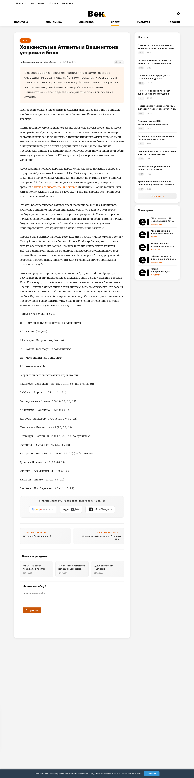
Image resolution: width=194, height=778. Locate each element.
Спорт (115, 22)
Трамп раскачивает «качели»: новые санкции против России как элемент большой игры (157, 183)
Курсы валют (38, 3)
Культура (143, 22)
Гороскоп (67, 3)
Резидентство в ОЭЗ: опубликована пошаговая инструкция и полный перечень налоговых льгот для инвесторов (156, 123)
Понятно (152, 773)
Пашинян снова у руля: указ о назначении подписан (154, 77)
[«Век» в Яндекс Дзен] (71, 509)
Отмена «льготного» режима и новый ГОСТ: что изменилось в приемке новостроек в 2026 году (156, 62)
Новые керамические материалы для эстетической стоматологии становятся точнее (156, 107)
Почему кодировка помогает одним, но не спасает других (154, 92)
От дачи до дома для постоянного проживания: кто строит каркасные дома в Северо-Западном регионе (157, 138)
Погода (53, 3)
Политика (21, 22)
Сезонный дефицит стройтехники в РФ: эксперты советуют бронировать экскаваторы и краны (157, 153)
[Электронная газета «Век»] (97, 14)
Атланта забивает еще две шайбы (54, 187)
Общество (86, 22)
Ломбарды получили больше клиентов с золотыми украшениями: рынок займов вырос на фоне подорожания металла (154, 168)
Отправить (32, 610)
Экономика (54, 22)
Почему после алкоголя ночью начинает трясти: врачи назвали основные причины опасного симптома (156, 47)
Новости (21, 3)
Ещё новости (157, 196)
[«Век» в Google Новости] (42, 509)
